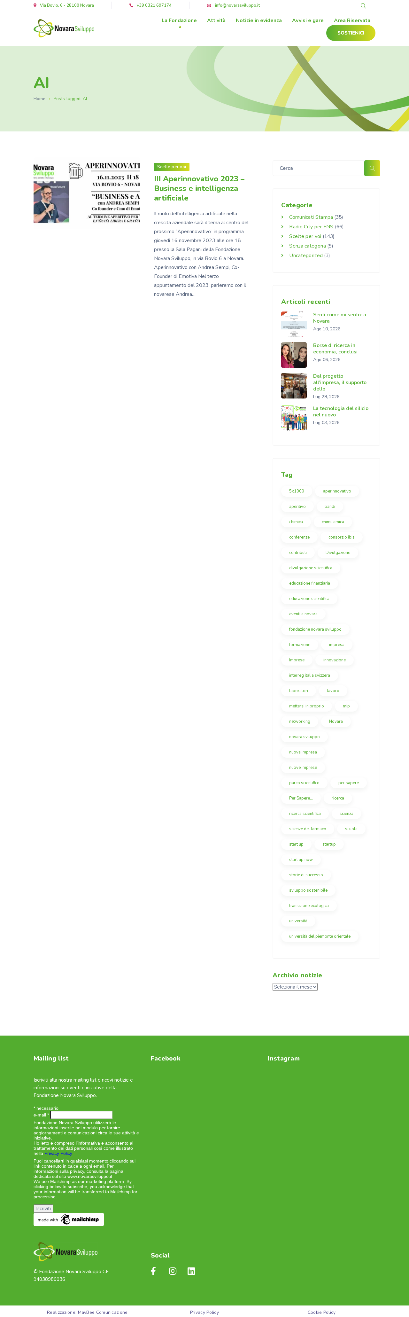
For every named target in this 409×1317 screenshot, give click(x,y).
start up (296, 844)
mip (346, 706)
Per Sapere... (301, 798)
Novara (336, 721)
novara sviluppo (304, 737)
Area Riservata (352, 20)
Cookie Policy (322, 1312)
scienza (346, 813)
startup (329, 844)
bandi (330, 506)
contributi (298, 553)
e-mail (41, 1114)
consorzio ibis (341, 537)
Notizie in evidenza (259, 20)
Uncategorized (306, 255)
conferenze (299, 537)
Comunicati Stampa (311, 217)
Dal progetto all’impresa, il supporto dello (340, 382)
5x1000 (296, 491)
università (298, 921)
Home (39, 99)
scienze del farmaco (307, 829)
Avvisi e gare (308, 20)
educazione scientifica (309, 599)
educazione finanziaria (309, 583)
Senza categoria (307, 245)
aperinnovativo (337, 491)
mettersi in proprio (306, 706)
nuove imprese (303, 767)
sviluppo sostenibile (308, 890)
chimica (296, 522)
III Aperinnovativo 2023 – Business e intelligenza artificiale (199, 188)
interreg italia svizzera (309, 675)
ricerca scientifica (305, 813)
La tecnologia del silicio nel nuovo (340, 411)
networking (299, 721)
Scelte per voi (171, 167)
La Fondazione (179, 20)
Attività (216, 20)
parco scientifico (304, 783)
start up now (301, 860)
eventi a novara (303, 614)
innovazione (334, 660)
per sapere (348, 783)
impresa (336, 645)
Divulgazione (338, 553)
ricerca (338, 798)
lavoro (333, 691)
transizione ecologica (309, 906)
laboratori (298, 691)
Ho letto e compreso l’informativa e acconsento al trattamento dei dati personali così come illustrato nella (83, 1148)
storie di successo (306, 875)
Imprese (297, 660)
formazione (299, 645)
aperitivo (297, 506)
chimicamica (333, 522)
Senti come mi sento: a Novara (339, 318)
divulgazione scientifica (310, 568)
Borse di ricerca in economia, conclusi (335, 348)
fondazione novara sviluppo (315, 629)
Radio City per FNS (311, 226)
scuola (351, 829)
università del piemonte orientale (320, 936)
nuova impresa (303, 752)
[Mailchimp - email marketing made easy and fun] (69, 1219)
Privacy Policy (58, 1153)
